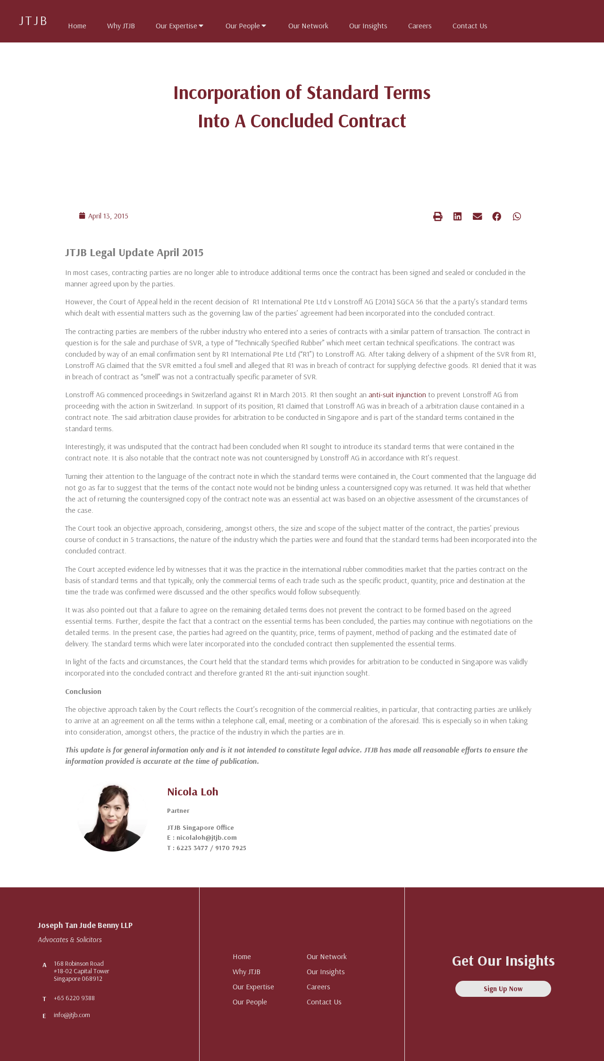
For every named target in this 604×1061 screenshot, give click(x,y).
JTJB (34, 20)
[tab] (72, 23)
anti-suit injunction (397, 394)
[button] (438, 216)
